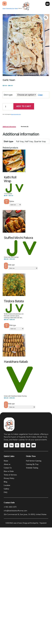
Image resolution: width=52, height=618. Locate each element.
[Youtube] (33, 445)
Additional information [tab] (9, 126)
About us (7, 464)
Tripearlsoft (43, 523)
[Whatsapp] (22, 445)
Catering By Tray (10, 8)
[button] (47, 4)
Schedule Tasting (32, 468)
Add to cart (23, 106)
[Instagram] (17, 445)
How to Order (9, 471)
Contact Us (8, 468)
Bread (16, 8)
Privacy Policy (9, 478)
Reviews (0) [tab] (24, 126)
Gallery (6, 489)
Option (11, 201)
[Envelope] (28, 445)
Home (4, 8)
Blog (5, 482)
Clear (40, 94)
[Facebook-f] (6, 445)
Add (6, 201)
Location (7, 485)
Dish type (8, 94)
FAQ (5, 492)
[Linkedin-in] (11, 445)
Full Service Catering (33, 461)
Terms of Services (10, 475)
